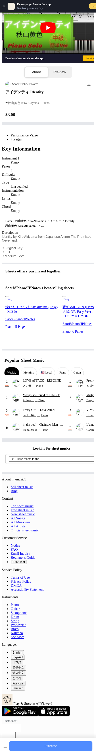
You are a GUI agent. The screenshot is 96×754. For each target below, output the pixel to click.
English (17, 652)
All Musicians (20, 522)
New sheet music (23, 514)
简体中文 (18, 673)
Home (9, 221)
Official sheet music (25, 530)
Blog (14, 491)
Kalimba (17, 633)
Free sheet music (22, 510)
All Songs (18, 518)
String (15, 621)
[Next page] (88, 360)
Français (18, 683)
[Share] (89, 85)
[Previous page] (80, 360)
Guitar (15, 609)
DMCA (16, 585)
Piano (15, 605)
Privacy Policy (21, 581)
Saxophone (19, 613)
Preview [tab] (59, 72)
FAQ (14, 549)
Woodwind (18, 625)
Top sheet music (22, 506)
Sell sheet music (22, 487)
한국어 (17, 678)
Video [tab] (36, 72)
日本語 (17, 662)
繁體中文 (18, 667)
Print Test (19, 562)
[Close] (4, 6)
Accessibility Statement (27, 589)
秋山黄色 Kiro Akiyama (29, 221)
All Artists (18, 526)
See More (17, 637)
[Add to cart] (5, 747)
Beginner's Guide (23, 557)
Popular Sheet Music (24, 360)
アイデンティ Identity (61, 221)
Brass (15, 629)
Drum (15, 617)
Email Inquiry (20, 553)
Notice (15, 545)
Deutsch (18, 688)
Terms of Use (20, 577)
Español (18, 657)
